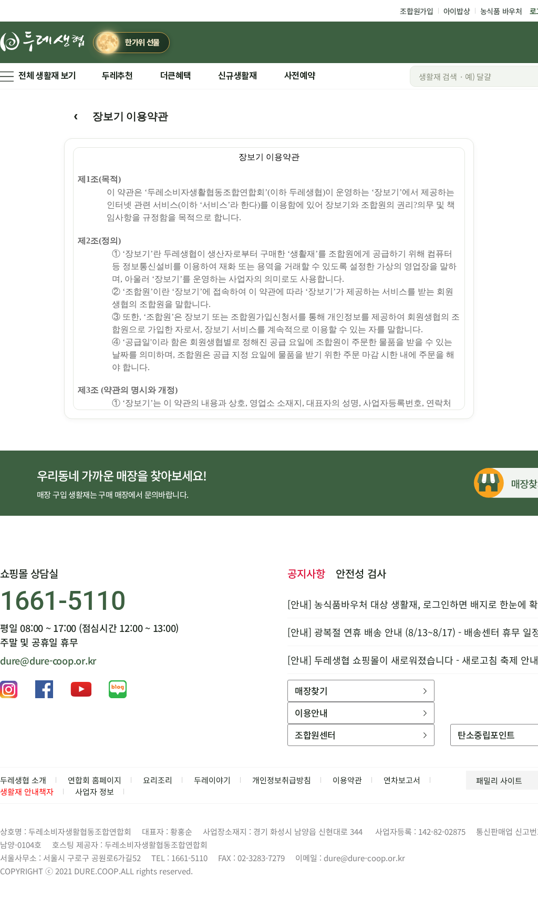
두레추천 (117, 75)
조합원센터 (315, 734)
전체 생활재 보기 (47, 75)
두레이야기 (212, 779)
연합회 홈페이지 (94, 779)
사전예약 (299, 75)
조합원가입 (416, 11)
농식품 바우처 (501, 11)
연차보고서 (402, 779)
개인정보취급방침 (281, 779)
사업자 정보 (94, 791)
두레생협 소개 (23, 779)
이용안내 (311, 712)
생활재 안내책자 (27, 791)
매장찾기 (311, 690)
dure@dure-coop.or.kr (48, 660)
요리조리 (157, 779)
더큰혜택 (175, 75)
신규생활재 (237, 75)
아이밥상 (456, 11)
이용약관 (347, 779)
